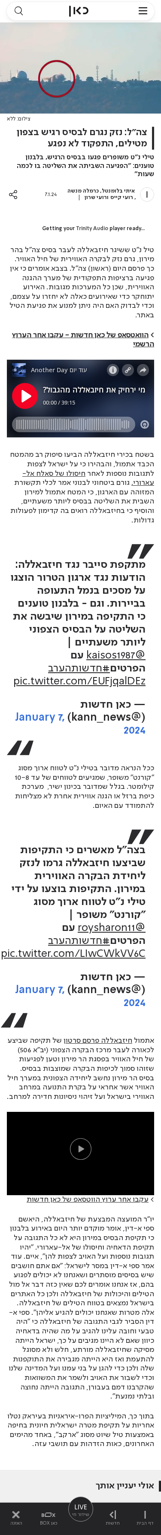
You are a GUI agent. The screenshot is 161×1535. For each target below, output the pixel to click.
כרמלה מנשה (83, 191)
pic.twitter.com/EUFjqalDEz (79, 681)
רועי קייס (121, 197)
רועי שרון (96, 197)
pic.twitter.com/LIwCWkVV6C (73, 954)
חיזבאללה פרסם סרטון (98, 1040)
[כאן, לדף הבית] (78, 11)
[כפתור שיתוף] (13, 194)
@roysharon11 (112, 928)
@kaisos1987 (116, 655)
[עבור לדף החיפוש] (18, 11)
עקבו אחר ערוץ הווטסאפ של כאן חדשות (88, 1199)
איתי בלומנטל (118, 191)
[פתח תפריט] (143, 11)
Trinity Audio (92, 228)
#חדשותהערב (79, 668)
